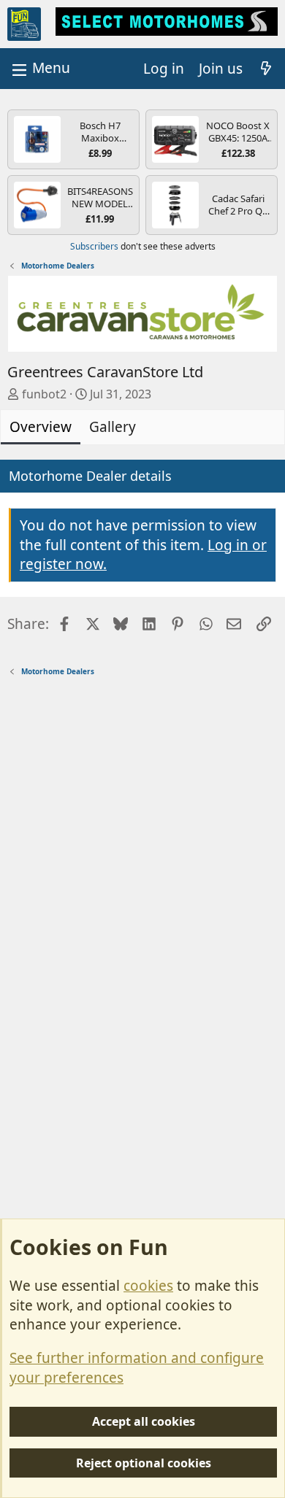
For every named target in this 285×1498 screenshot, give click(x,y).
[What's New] (266, 69)
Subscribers (94, 246)
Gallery (112, 426)
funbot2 (44, 394)
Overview (41, 426)
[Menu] (39, 68)
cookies (148, 1285)
